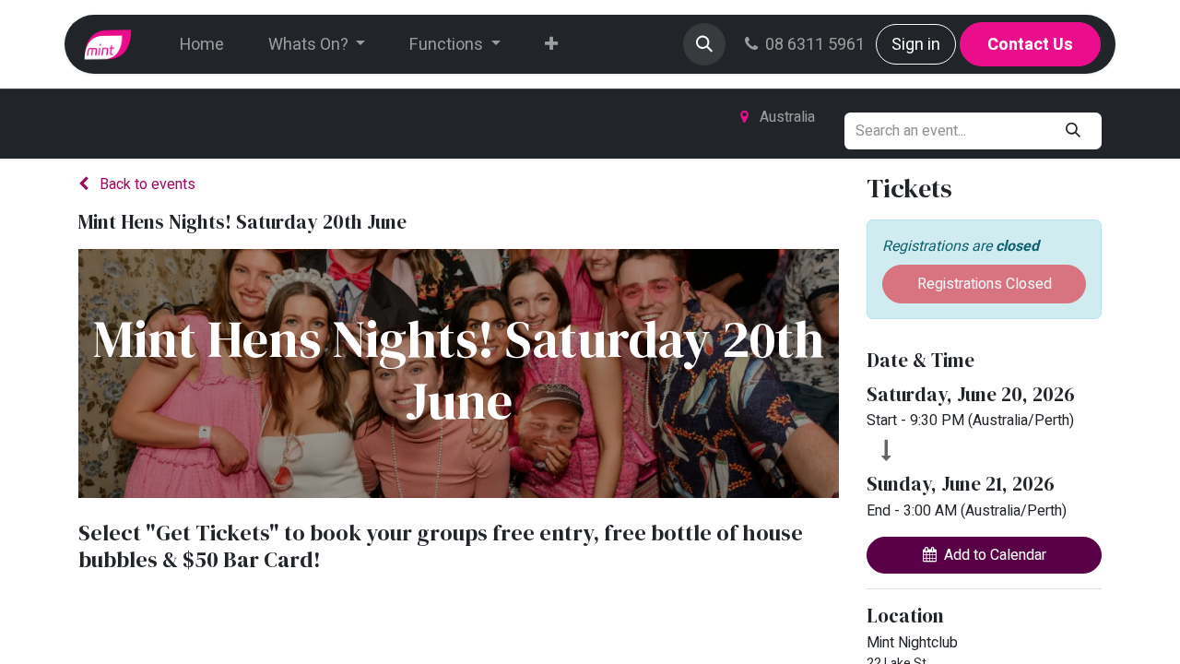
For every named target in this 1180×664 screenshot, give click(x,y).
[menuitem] (202, 45)
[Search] (1073, 131)
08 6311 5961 (815, 44)
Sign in (915, 44)
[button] (704, 44)
